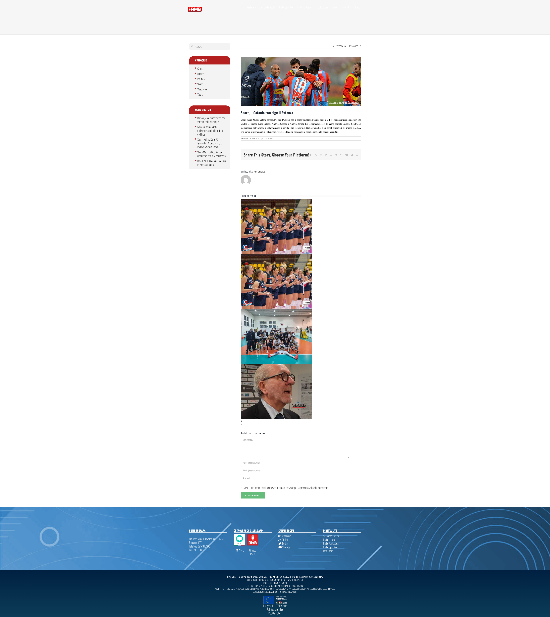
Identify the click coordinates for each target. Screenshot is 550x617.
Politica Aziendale (275, 609)
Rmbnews (245, 138)
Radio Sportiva (330, 547)
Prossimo (353, 46)
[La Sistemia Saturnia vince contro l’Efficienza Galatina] (276, 311)
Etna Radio (328, 551)
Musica (200, 74)
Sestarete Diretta (331, 536)
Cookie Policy (275, 613)
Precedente (340, 46)
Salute (200, 84)
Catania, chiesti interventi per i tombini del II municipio (211, 120)
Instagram (286, 536)
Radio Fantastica (330, 543)
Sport (262, 138)
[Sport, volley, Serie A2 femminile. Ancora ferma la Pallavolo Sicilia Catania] (276, 201)
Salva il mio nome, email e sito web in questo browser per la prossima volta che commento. (286, 487)
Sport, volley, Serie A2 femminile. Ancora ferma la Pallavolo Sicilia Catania (209, 143)
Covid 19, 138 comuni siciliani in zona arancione (211, 163)
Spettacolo (202, 89)
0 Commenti (269, 138)
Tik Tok (284, 539)
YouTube (286, 547)
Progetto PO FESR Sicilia (275, 606)
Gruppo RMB (252, 552)
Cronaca (201, 68)
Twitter (284, 543)
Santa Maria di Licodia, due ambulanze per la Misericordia (211, 154)
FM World (239, 550)
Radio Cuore (329, 539)
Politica (201, 79)
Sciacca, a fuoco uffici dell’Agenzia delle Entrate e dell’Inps (210, 130)
